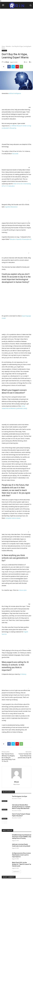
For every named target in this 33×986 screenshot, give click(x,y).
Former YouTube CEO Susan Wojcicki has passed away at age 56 (24, 755)
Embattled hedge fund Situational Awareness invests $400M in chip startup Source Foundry (21, 836)
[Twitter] (13, 66)
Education (8, 46)
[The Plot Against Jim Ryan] (6, 799)
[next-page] (6, 822)
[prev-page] (3, 822)
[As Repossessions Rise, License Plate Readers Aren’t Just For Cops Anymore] (6, 855)
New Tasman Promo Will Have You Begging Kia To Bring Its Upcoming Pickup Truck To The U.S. (8, 757)
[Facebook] (9, 66)
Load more (16, 871)
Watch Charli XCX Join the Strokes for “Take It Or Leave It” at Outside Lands (21, 864)
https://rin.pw (16, 784)
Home (3, 46)
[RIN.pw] (3, 62)
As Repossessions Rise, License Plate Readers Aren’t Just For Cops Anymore (21, 854)
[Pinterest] (17, 66)
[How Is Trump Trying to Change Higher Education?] (6, 816)
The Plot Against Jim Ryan (19, 796)
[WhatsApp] (21, 66)
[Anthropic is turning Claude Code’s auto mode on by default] (6, 846)
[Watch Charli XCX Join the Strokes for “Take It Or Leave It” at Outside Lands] (6, 865)
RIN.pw (7, 62)
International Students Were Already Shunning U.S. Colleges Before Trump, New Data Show (21, 806)
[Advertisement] (16, 26)
